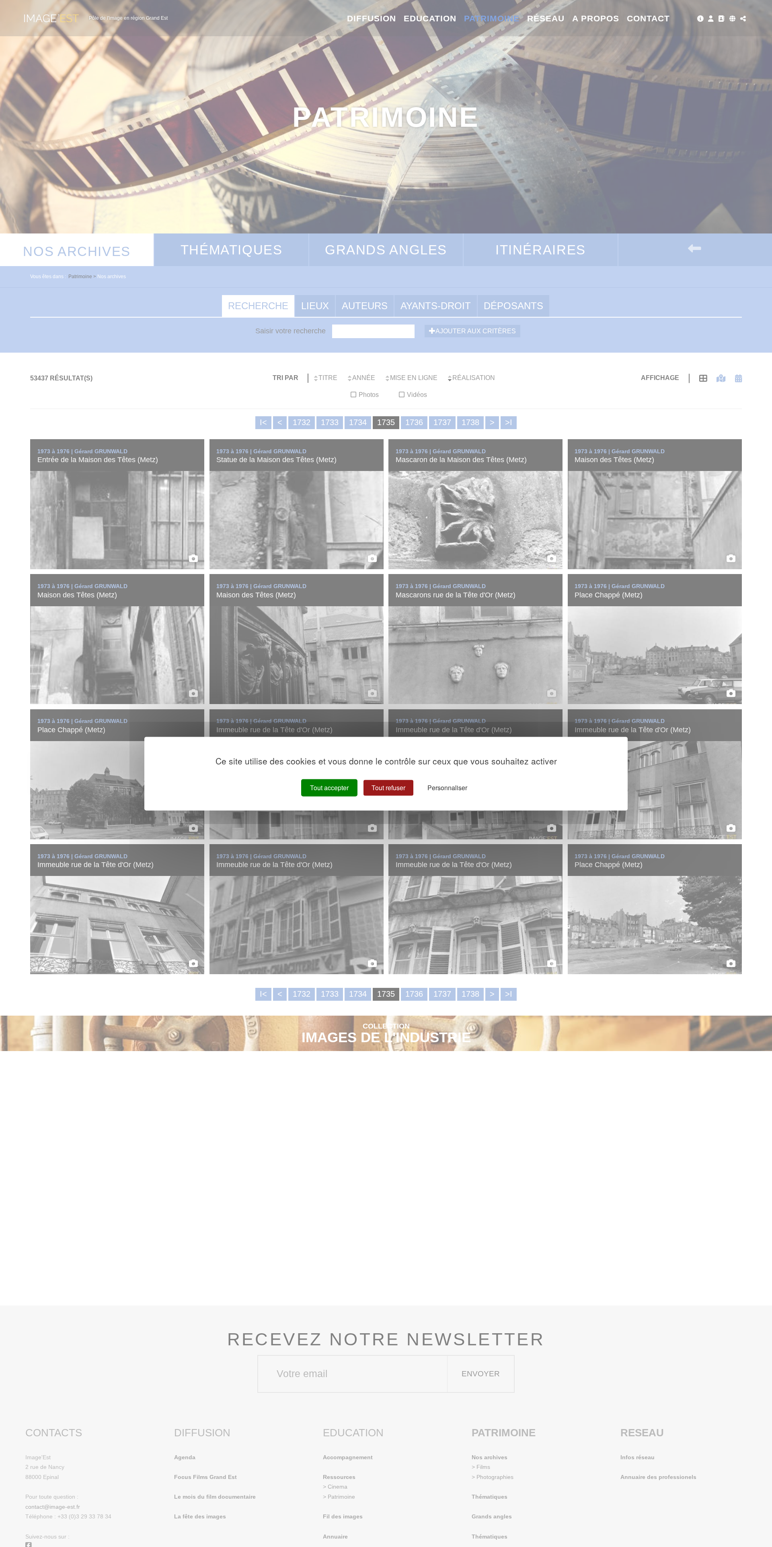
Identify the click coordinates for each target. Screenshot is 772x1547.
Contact (648, 18)
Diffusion (371, 18)
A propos (595, 18)
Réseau (546, 18)
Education (430, 18)
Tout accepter (329, 787)
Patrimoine (492, 18)
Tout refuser (388, 787)
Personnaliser (447, 787)
